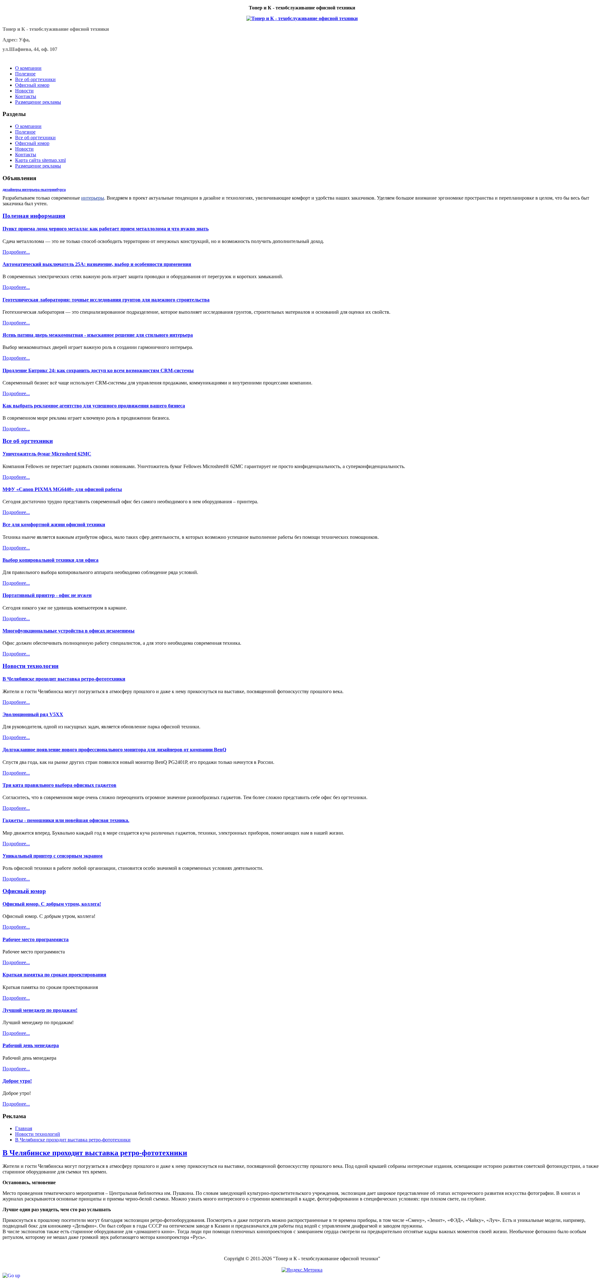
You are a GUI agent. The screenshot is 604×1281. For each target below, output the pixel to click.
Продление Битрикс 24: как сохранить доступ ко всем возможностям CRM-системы (98, 370)
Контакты (25, 154)
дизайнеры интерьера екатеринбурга (34, 189)
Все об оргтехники (35, 137)
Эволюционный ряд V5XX (33, 714)
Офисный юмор (32, 143)
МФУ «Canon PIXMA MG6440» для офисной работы (62, 489)
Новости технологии (31, 666)
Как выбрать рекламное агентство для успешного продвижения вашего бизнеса (94, 405)
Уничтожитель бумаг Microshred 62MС (47, 453)
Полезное (25, 132)
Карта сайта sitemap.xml (40, 160)
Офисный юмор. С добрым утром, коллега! (52, 904)
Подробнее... (16, 252)
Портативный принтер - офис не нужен (47, 595)
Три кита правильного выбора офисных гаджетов (59, 785)
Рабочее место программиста (36, 939)
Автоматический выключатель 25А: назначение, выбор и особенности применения (97, 264)
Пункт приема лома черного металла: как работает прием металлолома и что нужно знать (106, 228)
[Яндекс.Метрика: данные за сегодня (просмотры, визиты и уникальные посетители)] (302, 1270)
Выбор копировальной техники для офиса (50, 560)
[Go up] (11, 1275)
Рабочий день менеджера (31, 1045)
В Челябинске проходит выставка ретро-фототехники (64, 679)
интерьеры (92, 198)
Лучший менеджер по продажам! (40, 1010)
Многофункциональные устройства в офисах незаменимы (69, 630)
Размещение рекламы (38, 165)
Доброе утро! (17, 1081)
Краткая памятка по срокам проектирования (54, 974)
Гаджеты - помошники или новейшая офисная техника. (66, 820)
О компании (28, 126)
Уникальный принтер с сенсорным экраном (53, 856)
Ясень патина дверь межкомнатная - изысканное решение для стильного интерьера (98, 335)
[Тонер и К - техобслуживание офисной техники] (302, 18)
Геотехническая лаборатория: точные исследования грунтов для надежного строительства (106, 299)
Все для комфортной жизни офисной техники (54, 524)
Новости (24, 149)
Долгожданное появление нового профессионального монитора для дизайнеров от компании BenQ (114, 749)
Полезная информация (34, 216)
